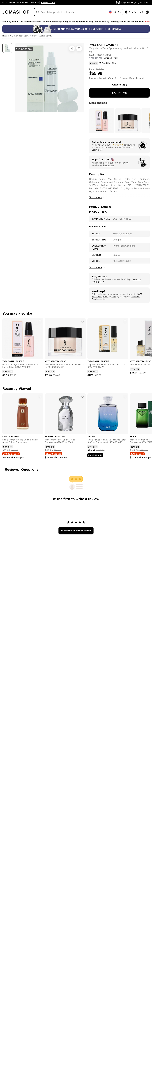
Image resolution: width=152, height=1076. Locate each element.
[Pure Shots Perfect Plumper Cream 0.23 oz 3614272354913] (82, 321)
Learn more (97, 150)
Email (105, 296)
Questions (29, 470)
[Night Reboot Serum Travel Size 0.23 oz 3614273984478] (125, 321)
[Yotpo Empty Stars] (96, 57)
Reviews (12, 470)
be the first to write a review (76, 530)
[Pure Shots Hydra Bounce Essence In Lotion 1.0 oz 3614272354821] (40, 321)
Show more (95, 197)
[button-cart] (147, 12)
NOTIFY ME (119, 92)
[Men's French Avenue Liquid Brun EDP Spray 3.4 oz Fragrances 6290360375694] (40, 396)
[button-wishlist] (141, 12)
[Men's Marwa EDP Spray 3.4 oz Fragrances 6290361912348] (82, 396)
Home (4, 36)
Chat (113, 296)
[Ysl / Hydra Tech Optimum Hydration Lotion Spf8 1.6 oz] (79, 48)
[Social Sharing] (72, 48)
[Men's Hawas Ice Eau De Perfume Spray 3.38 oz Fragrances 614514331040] (125, 396)
